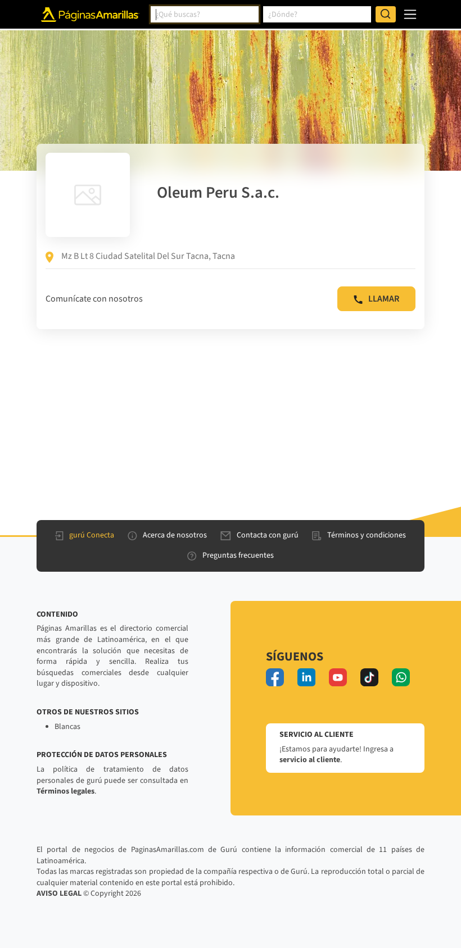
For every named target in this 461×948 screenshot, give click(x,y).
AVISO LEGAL (59, 893)
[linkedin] (306, 677)
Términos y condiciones (366, 535)
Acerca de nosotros (175, 535)
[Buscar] (386, 14)
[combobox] (205, 14)
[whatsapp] (401, 677)
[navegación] (410, 14)
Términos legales (65, 791)
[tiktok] (369, 677)
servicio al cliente (309, 759)
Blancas (67, 726)
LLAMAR (383, 299)
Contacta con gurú (268, 535)
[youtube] (338, 677)
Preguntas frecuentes (238, 555)
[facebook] (275, 677)
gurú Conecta (91, 535)
